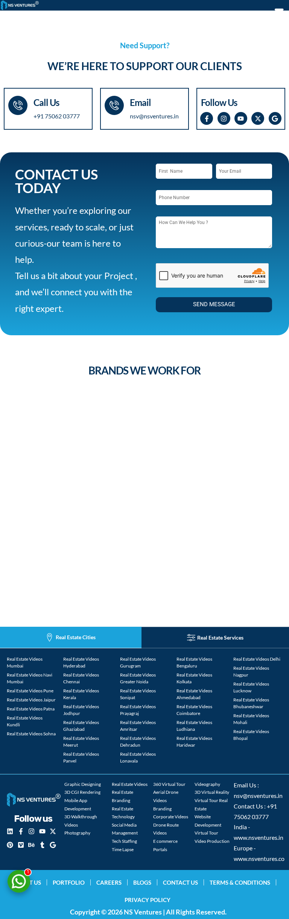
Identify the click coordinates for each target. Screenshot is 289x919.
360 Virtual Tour (169, 784)
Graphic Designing (82, 784)
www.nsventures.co (259, 858)
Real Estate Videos (130, 784)
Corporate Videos (170, 816)
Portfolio (69, 882)
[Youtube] (240, 118)
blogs (142, 882)
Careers (109, 882)
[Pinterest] (10, 844)
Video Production (212, 841)
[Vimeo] (20, 844)
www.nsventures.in (258, 837)
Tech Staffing (124, 841)
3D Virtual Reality (212, 792)
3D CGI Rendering (82, 792)
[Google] (275, 118)
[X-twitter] (257, 118)
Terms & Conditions (240, 882)
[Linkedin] (10, 831)
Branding (162, 809)
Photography (77, 833)
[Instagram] (224, 118)
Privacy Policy (147, 899)
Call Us (46, 102)
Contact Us (180, 882)
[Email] (114, 105)
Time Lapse (123, 849)
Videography (207, 784)
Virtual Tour (206, 833)
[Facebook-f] (206, 118)
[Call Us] (17, 105)
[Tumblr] (42, 844)
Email (140, 102)
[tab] (70, 637)
